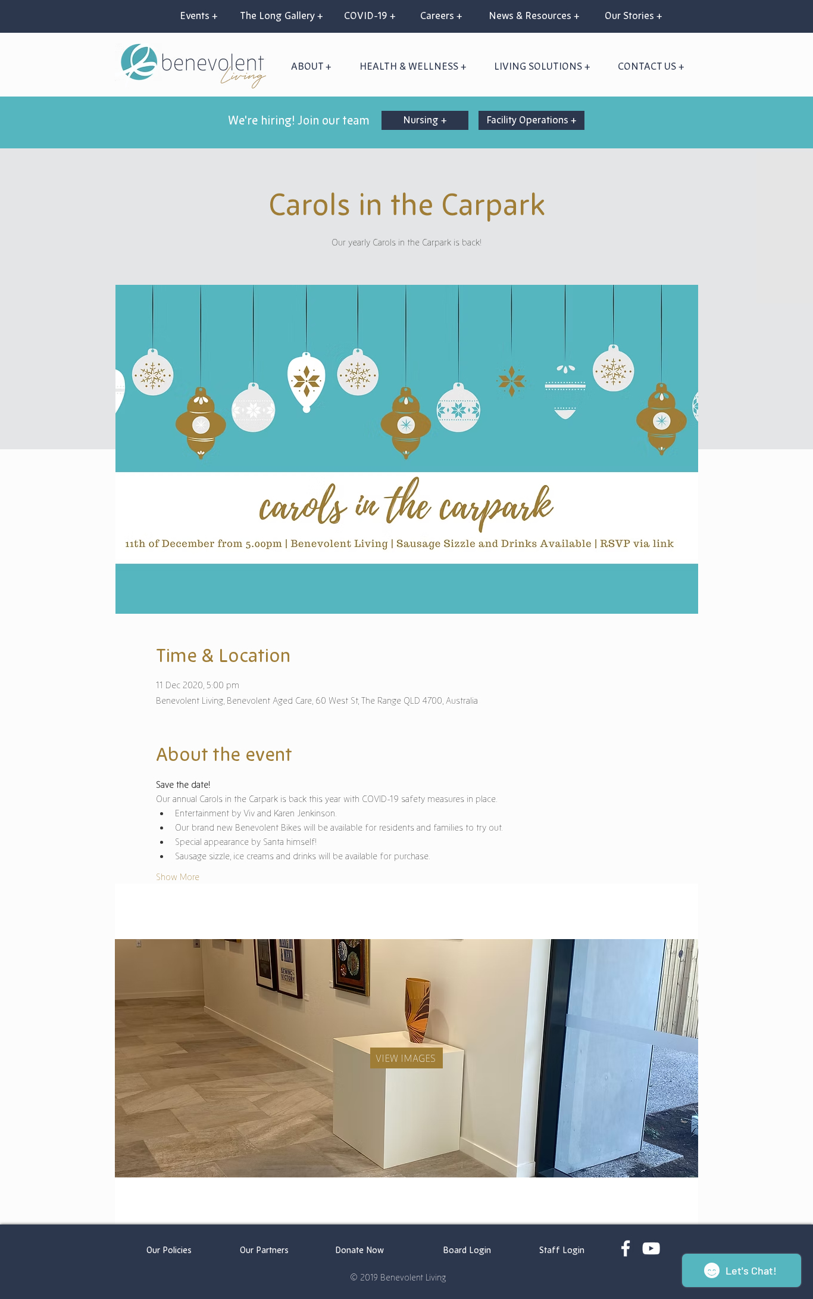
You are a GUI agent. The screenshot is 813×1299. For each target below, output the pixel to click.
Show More (177, 876)
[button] (412, 66)
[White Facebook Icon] (625, 1248)
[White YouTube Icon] (651, 1248)
